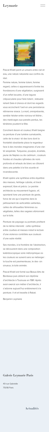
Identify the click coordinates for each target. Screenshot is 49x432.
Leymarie (10, 5)
